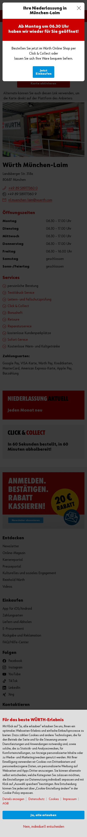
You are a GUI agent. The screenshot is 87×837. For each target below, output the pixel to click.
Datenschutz (37, 799)
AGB (6, 803)
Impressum (70, 799)
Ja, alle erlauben (43, 815)
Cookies (54, 799)
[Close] (78, 8)
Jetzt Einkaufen (44, 72)
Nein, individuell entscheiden (43, 827)
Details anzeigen (13, 799)
